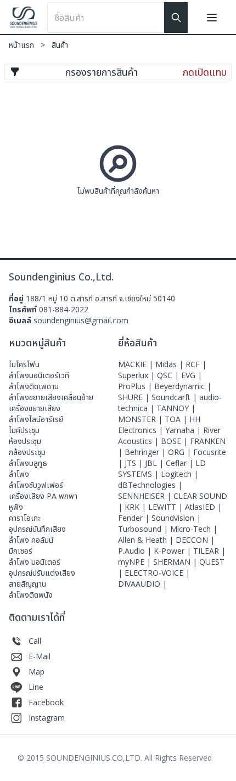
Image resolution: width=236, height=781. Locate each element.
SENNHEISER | (145, 496)
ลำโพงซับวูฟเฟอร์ (36, 485)
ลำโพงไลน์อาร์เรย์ (36, 419)
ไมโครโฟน (24, 364)
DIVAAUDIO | (142, 583)
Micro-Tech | (193, 529)
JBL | (155, 463)
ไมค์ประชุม (24, 430)
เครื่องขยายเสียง (34, 408)
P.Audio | (136, 551)
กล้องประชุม (27, 452)
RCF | (196, 364)
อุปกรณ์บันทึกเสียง (37, 529)
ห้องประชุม (25, 441)
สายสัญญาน (27, 583)
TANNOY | (175, 408)
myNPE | (135, 562)
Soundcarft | (175, 397)
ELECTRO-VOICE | (157, 573)
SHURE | (134, 397)
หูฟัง (16, 507)
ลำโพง (19, 474)
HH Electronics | (159, 424)
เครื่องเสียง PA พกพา (43, 496)
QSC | (169, 375)
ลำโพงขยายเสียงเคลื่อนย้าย (51, 397)
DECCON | (195, 540)
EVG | (191, 375)
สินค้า (60, 45)
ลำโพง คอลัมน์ (31, 540)
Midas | (170, 364)
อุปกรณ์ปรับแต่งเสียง (42, 573)
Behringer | (146, 452)
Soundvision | (176, 518)
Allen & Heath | (147, 540)
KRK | (136, 507)
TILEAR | (209, 551)
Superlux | (137, 375)
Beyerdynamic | (182, 386)
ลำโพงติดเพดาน (34, 386)
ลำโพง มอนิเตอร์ (34, 562)
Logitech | (179, 474)
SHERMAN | (176, 562)
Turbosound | (144, 529)
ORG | (180, 452)
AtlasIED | (203, 507)
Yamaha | (184, 430)
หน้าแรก (28, 45)
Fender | (134, 518)
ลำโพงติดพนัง (31, 594)
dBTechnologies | (150, 485)
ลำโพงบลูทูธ (28, 463)
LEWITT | (166, 507)
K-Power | (173, 551)
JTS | (135, 463)
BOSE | (175, 441)
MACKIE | (136, 364)
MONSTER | (141, 419)
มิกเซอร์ (20, 551)
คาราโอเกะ (25, 518)
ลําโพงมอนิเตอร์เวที (39, 375)
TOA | (177, 419)
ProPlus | (136, 386)
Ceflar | (180, 463)
